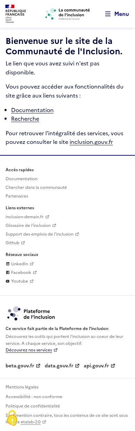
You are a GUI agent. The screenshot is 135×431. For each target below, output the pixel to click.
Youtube (19, 281)
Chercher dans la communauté (36, 187)
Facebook (20, 272)
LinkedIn (19, 264)
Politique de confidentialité (33, 406)
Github (12, 243)
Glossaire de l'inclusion (28, 225)
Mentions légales (22, 387)
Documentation (32, 110)
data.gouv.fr (59, 365)
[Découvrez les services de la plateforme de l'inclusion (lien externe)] (31, 313)
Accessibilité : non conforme (34, 397)
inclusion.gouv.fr (91, 142)
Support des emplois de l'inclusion (39, 234)
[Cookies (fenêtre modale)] (12, 419)
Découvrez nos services (29, 350)
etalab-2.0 (30, 422)
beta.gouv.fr (20, 365)
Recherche (25, 118)
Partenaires (17, 196)
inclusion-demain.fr (25, 217)
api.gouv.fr (96, 365)
